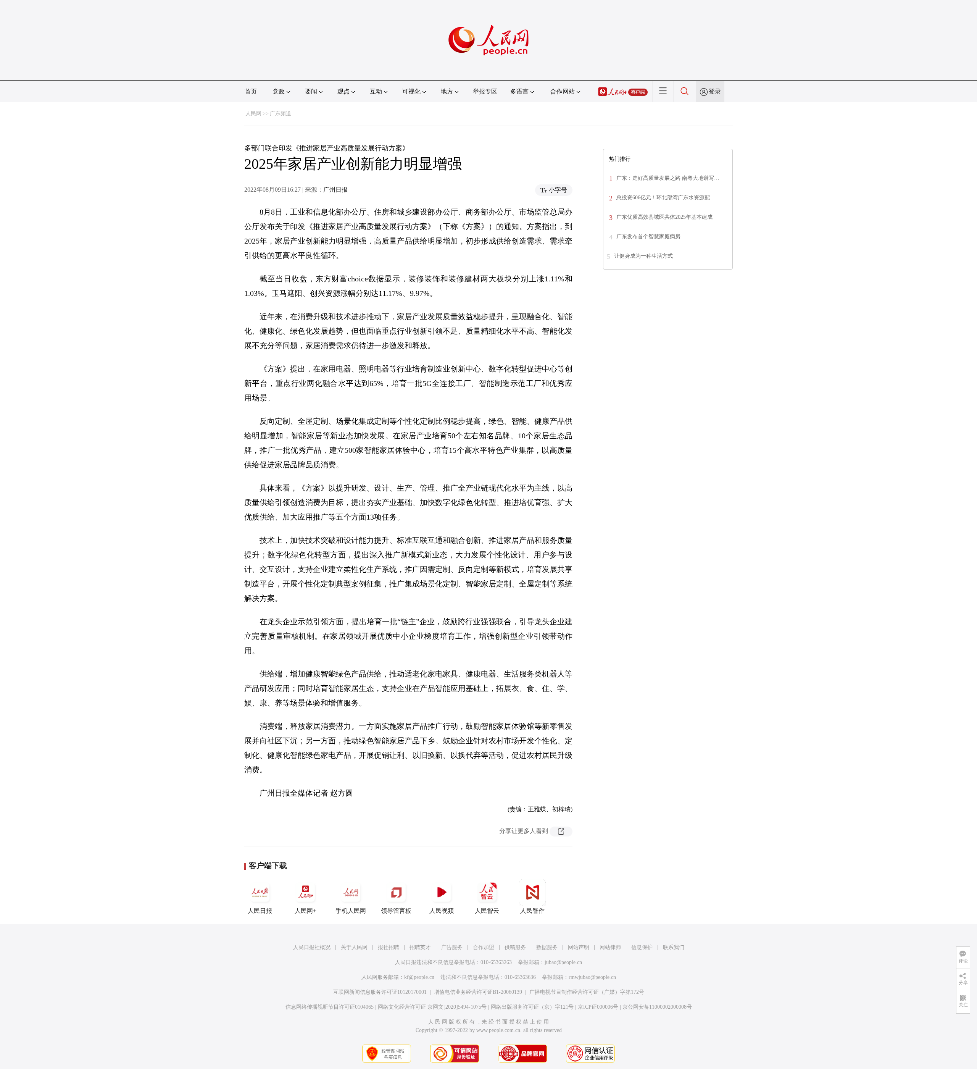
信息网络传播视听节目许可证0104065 (329, 1007)
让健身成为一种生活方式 (643, 256)
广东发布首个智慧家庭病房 (648, 236)
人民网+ (305, 911)
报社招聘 (388, 947)
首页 (251, 91)
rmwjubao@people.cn (592, 977)
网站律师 (610, 947)
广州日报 (335, 189)
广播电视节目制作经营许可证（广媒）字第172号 (586, 992)
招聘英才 (420, 947)
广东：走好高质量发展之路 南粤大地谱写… (667, 178)
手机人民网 (350, 911)
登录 (715, 91)
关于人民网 (354, 947)
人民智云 (487, 911)
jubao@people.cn (563, 962)
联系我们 (673, 947)
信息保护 (642, 947)
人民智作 (532, 911)
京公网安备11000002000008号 (657, 1007)
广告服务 (452, 947)
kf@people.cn (419, 977)
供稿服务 (515, 947)
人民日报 (260, 911)
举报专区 (485, 91)
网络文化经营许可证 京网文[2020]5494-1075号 (432, 1007)
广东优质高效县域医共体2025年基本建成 (664, 217)
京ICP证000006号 (598, 1007)
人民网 (253, 113)
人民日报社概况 (312, 947)
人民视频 (441, 911)
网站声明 (578, 947)
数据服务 (547, 947)
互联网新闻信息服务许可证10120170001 (380, 992)
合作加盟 (483, 947)
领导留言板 (396, 911)
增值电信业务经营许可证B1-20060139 (478, 992)
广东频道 (280, 113)
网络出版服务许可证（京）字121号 (532, 1007)
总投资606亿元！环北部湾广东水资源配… (665, 197)
